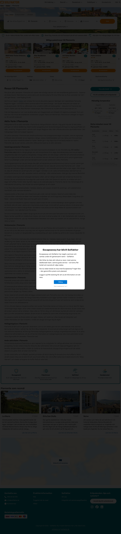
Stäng (60, 282)
